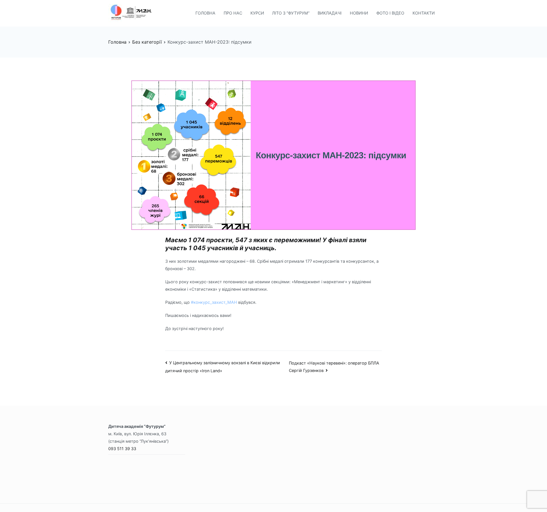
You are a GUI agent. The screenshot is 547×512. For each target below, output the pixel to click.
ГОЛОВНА (205, 13)
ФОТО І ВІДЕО (390, 13)
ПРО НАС (233, 13)
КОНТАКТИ (424, 13)
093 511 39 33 (122, 448)
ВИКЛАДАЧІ (330, 13)
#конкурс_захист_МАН (214, 302)
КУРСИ (257, 13)
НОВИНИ (359, 13)
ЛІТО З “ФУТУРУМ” (290, 13)
